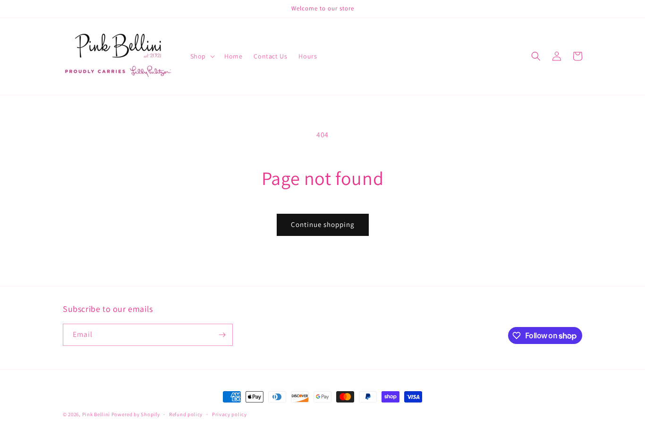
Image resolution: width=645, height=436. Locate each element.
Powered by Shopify (135, 414)
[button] (202, 56)
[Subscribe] (222, 335)
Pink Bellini (96, 414)
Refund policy (186, 414)
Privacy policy (229, 414)
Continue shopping (323, 224)
